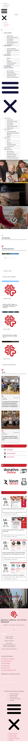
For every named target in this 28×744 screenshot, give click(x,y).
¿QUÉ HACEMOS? (7, 45)
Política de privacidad (14, 693)
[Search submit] (26, 14)
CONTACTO (6, 6)
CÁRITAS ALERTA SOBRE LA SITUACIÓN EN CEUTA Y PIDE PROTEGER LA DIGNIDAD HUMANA (10, 306)
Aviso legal (12, 700)
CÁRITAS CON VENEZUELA (9, 364)
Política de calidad (13, 697)
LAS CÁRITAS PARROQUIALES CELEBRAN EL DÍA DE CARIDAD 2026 (10, 438)
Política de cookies (13, 695)
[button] (4, 15)
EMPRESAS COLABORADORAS (12, 77)
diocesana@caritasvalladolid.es (8, 682)
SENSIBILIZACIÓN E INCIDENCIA (13, 50)
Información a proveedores (15, 698)
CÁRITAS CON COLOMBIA (9, 276)
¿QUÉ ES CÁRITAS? (8, 32)
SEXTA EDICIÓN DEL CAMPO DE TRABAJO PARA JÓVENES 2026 (10, 336)
